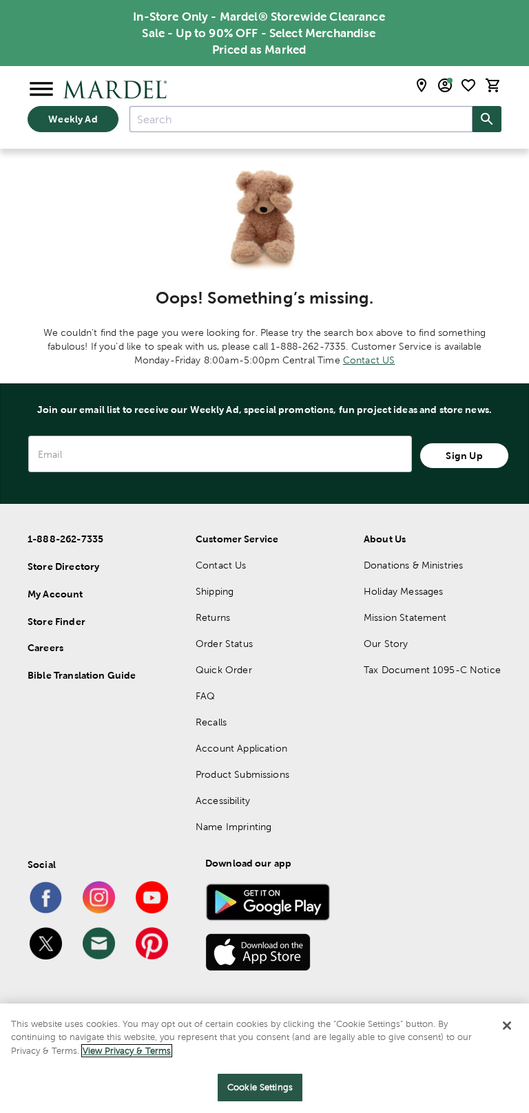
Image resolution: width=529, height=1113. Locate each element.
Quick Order (224, 669)
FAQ (205, 695)
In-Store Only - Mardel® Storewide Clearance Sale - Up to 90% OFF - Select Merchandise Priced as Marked (258, 33)
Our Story (386, 643)
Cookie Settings (260, 1087)
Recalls (211, 722)
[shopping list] (468, 85)
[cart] (493, 85)
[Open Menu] (41, 89)
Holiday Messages (403, 591)
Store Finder (56, 621)
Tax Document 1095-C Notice (432, 669)
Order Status (224, 643)
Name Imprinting (233, 826)
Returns (213, 617)
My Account (55, 594)
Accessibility (223, 800)
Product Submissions (242, 774)
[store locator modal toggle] (421, 85)
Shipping (215, 591)
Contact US (369, 359)
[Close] (507, 1025)
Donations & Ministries (413, 565)
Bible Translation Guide (82, 675)
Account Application (241, 748)
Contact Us (221, 565)
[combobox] (301, 119)
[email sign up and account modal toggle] (445, 85)
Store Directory (63, 566)
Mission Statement (405, 617)
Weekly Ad (72, 119)
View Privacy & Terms (127, 1051)
